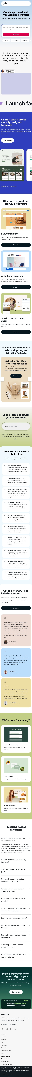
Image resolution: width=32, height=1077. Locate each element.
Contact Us (4, 1048)
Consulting (25, 40)
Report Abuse (5, 1059)
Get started (16, 34)
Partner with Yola (6, 1050)
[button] (30, 379)
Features (3, 1034)
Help (2, 1053)
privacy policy (23, 1068)
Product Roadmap (6, 1064)
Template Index (5, 1061)
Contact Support (6, 1056)
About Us (4, 1045)
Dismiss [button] (4, 1074)
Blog (2, 1042)
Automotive (15, 40)
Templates (4, 1039)
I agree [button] (11, 1074)
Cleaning (6, 40)
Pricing (3, 1037)
